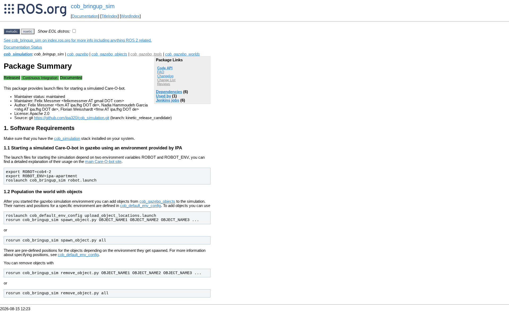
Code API (165, 68)
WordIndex (130, 16)
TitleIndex (109, 16)
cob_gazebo (77, 54)
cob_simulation (18, 54)
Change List (166, 80)
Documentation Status (23, 47)
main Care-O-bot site (103, 161)
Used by (163, 96)
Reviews (163, 84)
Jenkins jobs (167, 100)
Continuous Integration (40, 78)
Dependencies (169, 92)
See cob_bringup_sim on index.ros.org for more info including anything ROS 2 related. (78, 40)
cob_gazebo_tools (146, 54)
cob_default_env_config (140, 206)
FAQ (160, 72)
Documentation (85, 16)
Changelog (165, 76)
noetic (27, 31)
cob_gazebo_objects (109, 54)
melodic (12, 31)
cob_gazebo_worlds (182, 54)
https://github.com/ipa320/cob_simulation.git (71, 118)
